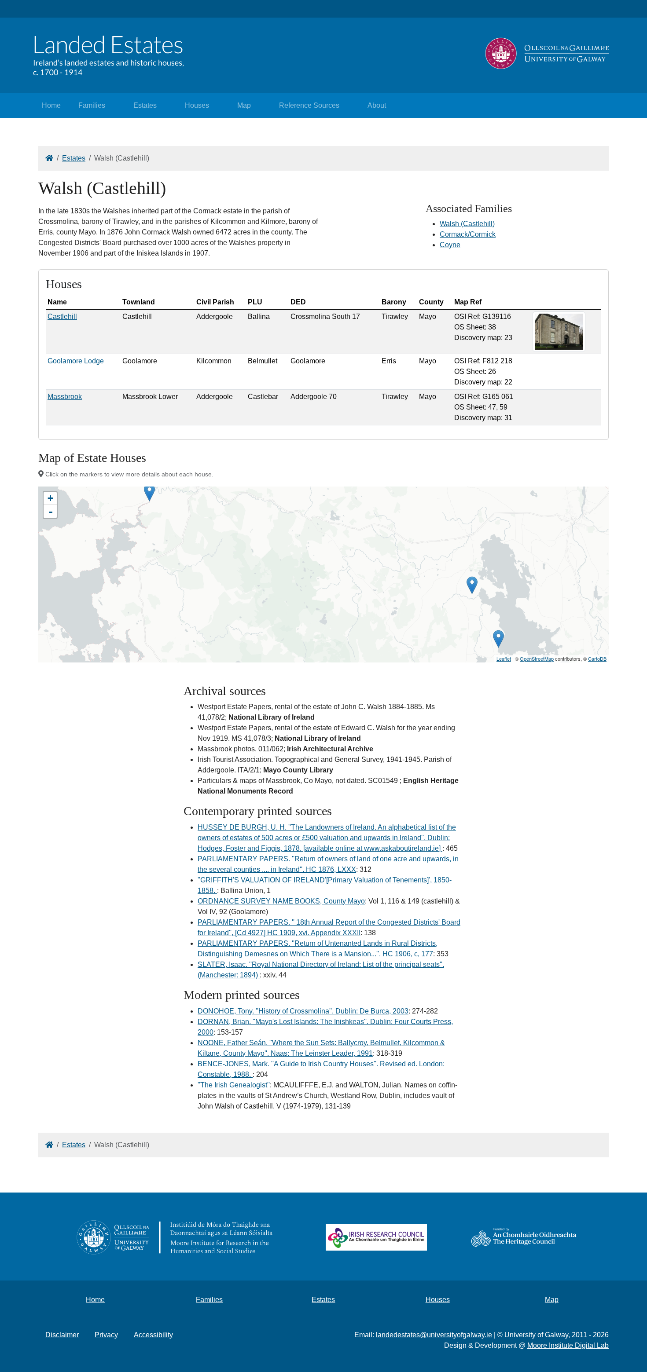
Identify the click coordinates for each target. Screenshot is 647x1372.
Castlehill (62, 316)
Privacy (106, 1335)
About (377, 105)
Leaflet (503, 658)
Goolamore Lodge (76, 361)
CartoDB (597, 658)
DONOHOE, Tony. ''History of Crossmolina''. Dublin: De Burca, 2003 (303, 1011)
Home (51, 105)
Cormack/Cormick (468, 234)
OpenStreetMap (537, 658)
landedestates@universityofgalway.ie (434, 1335)
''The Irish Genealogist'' (234, 1085)
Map (244, 105)
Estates (145, 105)
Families (91, 105)
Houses (197, 105)
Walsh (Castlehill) (467, 223)
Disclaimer (62, 1335)
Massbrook (65, 396)
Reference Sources (309, 105)
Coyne (450, 245)
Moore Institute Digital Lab (568, 1345)
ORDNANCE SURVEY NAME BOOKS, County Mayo (281, 901)
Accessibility (153, 1335)
